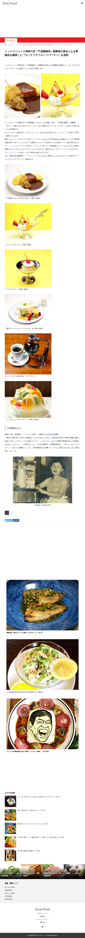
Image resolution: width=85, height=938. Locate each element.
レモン (13, 146)
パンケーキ (65, 149)
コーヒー (34, 126)
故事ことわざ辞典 (10, 893)
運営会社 (42, 922)
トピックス (11, 40)
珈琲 (53, 122)
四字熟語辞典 (8, 896)
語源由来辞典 (8, 890)
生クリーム (60, 146)
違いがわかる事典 (10, 887)
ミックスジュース (31, 156)
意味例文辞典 (8, 899)
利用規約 (42, 916)
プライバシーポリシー (42, 919)
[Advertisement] (42, 21)
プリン (63, 142)
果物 (49, 434)
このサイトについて (42, 913)
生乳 (72, 149)
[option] (10, 871)
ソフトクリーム (14, 152)
